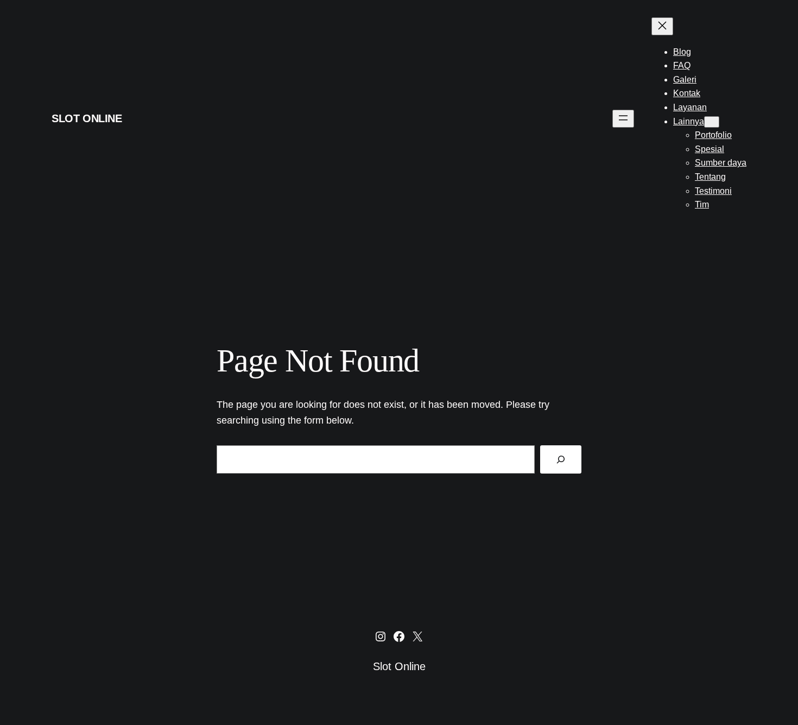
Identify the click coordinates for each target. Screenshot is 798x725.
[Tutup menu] (662, 26)
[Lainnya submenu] (711, 122)
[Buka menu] (623, 119)
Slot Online (87, 118)
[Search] (560, 459)
